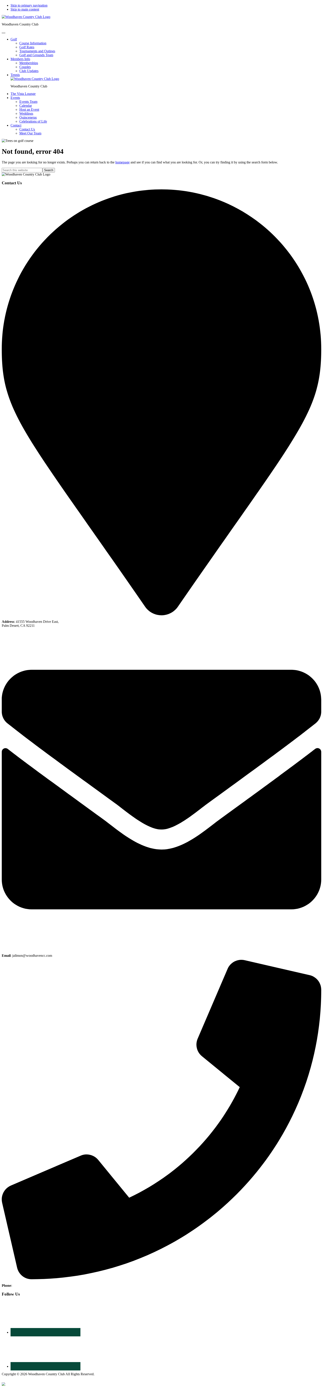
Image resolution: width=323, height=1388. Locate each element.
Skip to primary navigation (29, 5)
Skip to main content (25, 9)
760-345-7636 (23, 1285)
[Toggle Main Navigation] (3, 33)
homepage (122, 162)
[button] (14, 39)
